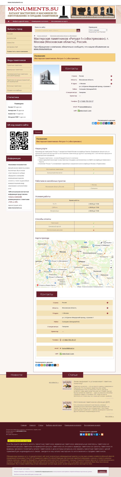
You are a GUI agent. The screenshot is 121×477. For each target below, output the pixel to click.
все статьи (108, 416)
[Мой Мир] (109, 123)
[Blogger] (114, 123)
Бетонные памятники (14, 86)
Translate (102, 32)
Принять (102, 471)
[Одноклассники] (98, 123)
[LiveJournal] (106, 123)
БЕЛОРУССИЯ (11, 38)
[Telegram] (93, 123)
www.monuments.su (43, 49)
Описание (38, 132)
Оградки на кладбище (14, 90)
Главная (24, 425)
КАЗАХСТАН (10, 43)
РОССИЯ (10, 34)
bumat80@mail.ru (86, 107)
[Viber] (103, 123)
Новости (32, 425)
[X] (111, 123)
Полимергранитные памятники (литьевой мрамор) (17, 74)
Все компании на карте (59, 21)
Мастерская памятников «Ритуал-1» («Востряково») (63, 36)
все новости (53, 382)
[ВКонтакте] (96, 123)
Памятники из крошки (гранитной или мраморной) (18, 80)
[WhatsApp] (101, 123)
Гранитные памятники (14, 65)
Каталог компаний (42, 36)
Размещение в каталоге (40, 21)
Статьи (40, 425)
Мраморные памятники (15, 70)
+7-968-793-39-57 (86, 101)
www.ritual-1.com (85, 111)
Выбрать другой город (20, 21)
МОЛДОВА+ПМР (12, 47)
